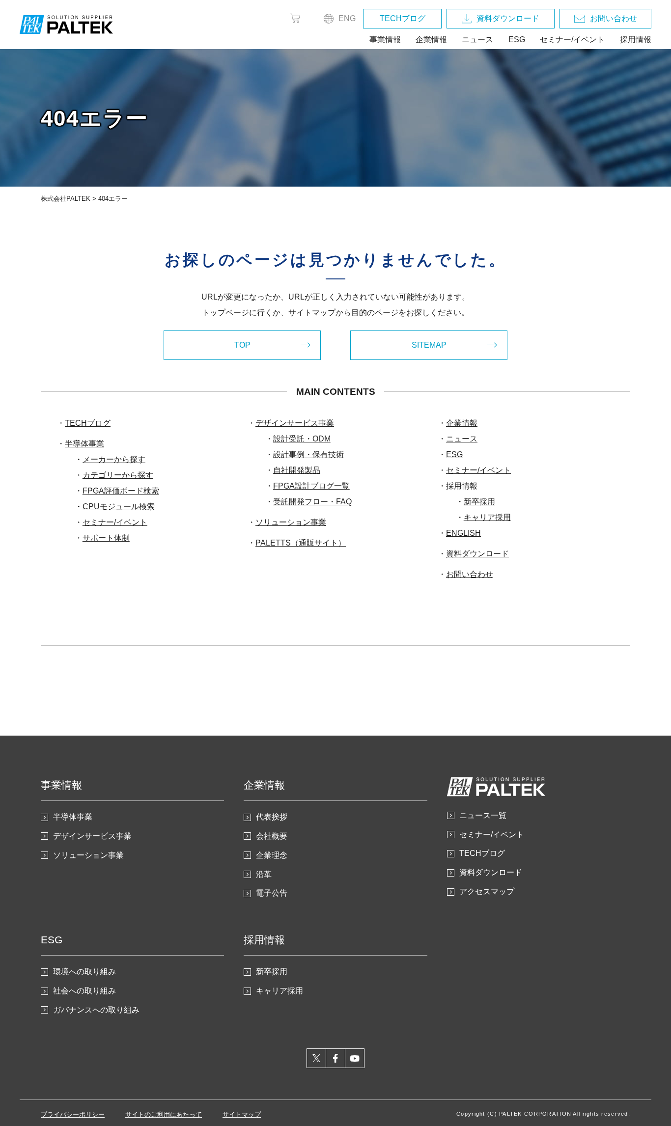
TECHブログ (402, 18)
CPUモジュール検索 (119, 506)
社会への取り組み (84, 991)
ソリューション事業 (290, 522)
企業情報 (431, 39)
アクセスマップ (486, 891)
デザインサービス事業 (294, 423)
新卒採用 (479, 501)
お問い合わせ (613, 18)
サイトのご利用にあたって (163, 1114)
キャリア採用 (487, 517)
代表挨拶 (271, 817)
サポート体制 (106, 538)
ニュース (477, 39)
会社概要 (271, 836)
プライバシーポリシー (73, 1114)
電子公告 (271, 893)
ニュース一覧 (482, 815)
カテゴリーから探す (118, 475)
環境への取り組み (84, 971)
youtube (354, 1058)
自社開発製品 (296, 470)
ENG (347, 18)
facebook (335, 1058)
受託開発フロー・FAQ (312, 501)
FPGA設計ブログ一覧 (311, 486)
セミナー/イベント (572, 39)
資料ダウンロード (507, 18)
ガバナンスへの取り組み (96, 1010)
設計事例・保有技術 (308, 454)
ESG (516, 39)
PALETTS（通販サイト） (300, 543)
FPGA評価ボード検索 (121, 491)
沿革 (264, 874)
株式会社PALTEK (65, 198)
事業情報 (385, 39)
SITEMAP (429, 345)
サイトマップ (242, 1114)
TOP (242, 345)
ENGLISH (463, 533)
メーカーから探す (114, 459)
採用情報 (635, 39)
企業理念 (271, 855)
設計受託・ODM (302, 439)
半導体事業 (84, 443)
